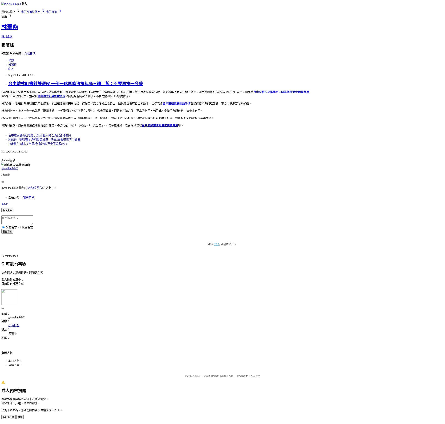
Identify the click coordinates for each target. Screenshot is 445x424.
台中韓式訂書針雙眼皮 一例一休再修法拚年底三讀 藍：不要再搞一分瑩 (75, 83)
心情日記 (29, 53)
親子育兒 (28, 197)
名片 (11, 68)
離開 (20, 417)
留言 (39, 187)
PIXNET (196, 376)
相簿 (11, 60)
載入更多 (7, 210)
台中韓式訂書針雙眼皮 (51, 96)
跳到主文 (7, 36)
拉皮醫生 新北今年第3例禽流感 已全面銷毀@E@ (38, 143)
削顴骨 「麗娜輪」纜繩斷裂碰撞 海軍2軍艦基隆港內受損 (44, 139)
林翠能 (9, 27)
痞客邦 (31, 187)
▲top (4, 203)
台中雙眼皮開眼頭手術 (177, 103)
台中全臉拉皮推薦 (264, 92)
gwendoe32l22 (9, 168)
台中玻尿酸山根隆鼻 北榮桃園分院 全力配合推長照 (39, 135)
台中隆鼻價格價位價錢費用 (292, 92)
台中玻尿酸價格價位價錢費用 (160, 125)
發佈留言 (7, 231)
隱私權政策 (242, 376)
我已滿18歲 (8, 417)
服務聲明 (255, 376)
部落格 (12, 64)
